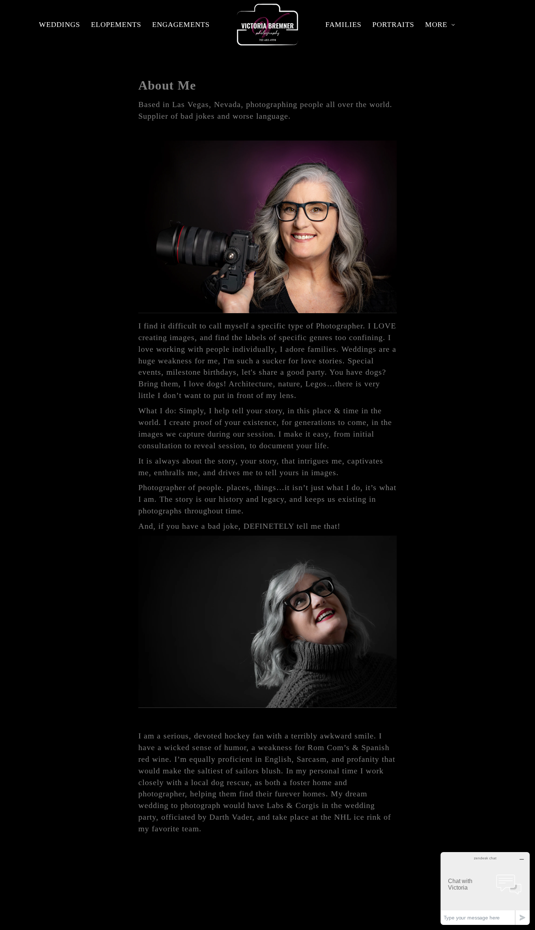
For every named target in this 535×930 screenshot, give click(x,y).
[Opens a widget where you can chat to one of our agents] (485, 888)
